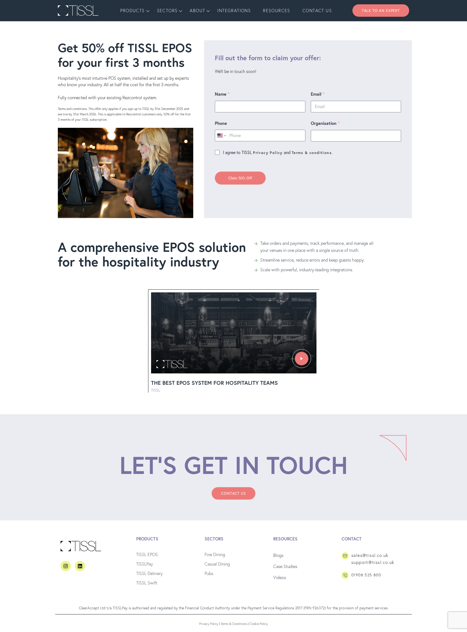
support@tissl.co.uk (373, 562)
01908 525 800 (366, 575)
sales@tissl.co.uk (370, 555)
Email (317, 94)
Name (222, 94)
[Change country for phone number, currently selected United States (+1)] (221, 135)
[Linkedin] (80, 566)
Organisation (325, 123)
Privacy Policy (268, 152)
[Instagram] (66, 566)
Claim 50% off (240, 178)
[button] (380, 10)
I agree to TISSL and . (278, 152)
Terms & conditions (312, 152)
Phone (221, 123)
